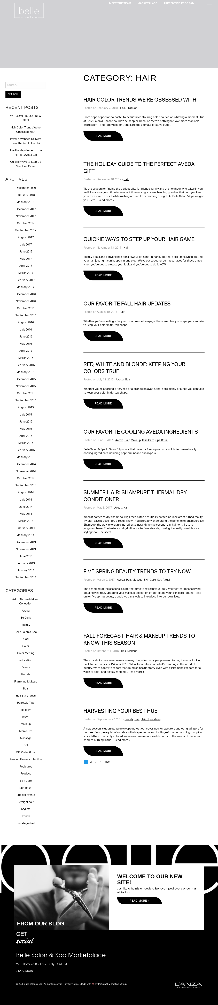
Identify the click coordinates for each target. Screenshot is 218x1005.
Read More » (139, 900)
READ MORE (103, 136)
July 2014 (26, 499)
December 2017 (26, 209)
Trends (25, 816)
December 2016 (26, 294)
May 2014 (26, 513)
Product (26, 773)
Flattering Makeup (25, 681)
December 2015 (26, 379)
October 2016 (25, 308)
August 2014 (26, 492)
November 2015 (26, 386)
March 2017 (25, 273)
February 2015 (26, 450)
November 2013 (26, 549)
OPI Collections (25, 752)
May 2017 (26, 258)
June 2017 (25, 251)
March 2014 (25, 521)
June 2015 (25, 421)
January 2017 (25, 287)
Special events (26, 795)
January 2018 (25, 202)
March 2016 (25, 358)
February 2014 (26, 528)
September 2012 (25, 577)
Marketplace (147, 3)
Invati (25, 717)
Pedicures (26, 766)
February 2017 (26, 280)
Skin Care (26, 780)
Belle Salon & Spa (26, 632)
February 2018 (26, 195)
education (25, 660)
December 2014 (26, 464)
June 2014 (25, 506)
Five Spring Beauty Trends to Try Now (137, 571)
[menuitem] (120, 3)
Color (25, 646)
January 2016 (25, 372)
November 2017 (26, 216)
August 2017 (26, 237)
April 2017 (25, 265)
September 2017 (25, 230)
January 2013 (25, 570)
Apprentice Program (179, 3)
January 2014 (25, 535)
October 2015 (25, 393)
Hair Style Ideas (26, 695)
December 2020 (26, 188)
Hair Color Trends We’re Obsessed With (139, 100)
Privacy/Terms (71, 984)
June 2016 (25, 336)
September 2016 (25, 315)
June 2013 (25, 556)
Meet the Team (120, 3)
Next (107, 762)
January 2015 (25, 457)
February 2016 (26, 365)
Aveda (26, 610)
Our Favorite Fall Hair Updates (127, 303)
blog (26, 639)
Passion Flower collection (26, 759)
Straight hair (26, 802)
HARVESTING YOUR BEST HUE (120, 711)
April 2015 (25, 436)
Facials (25, 674)
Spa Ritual (25, 788)
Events (25, 667)
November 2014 (26, 471)
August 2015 (26, 407)
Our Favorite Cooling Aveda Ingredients (140, 432)
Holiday (25, 710)
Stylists (25, 809)
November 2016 (26, 301)
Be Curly (26, 617)
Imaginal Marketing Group (112, 984)
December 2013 (26, 542)
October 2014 (25, 478)
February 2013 (26, 563)
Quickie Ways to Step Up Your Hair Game (138, 239)
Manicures (25, 731)
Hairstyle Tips (25, 702)
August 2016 (26, 322)
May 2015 (26, 428)
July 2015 (26, 414)
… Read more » (104, 200)
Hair (25, 688)
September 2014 (25, 485)
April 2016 (25, 350)
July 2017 (26, 244)
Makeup (26, 724)
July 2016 (26, 329)
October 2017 (25, 223)
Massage (26, 738)
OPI (26, 745)
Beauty (25, 625)
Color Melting (25, 653)
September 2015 (25, 400)
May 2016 (26, 343)
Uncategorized (26, 823)
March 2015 (25, 443)
